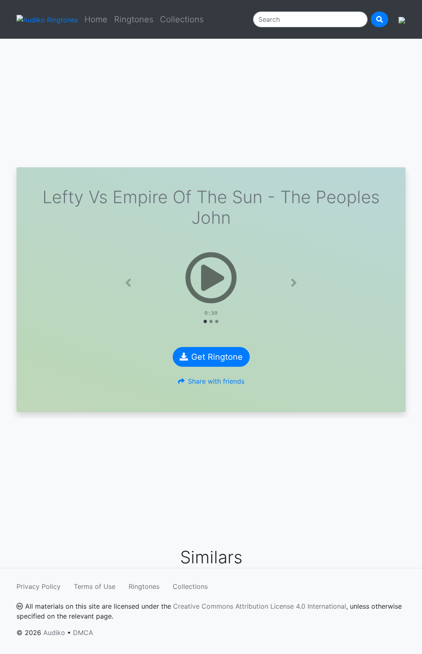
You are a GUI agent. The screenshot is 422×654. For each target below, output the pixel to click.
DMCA (83, 632)
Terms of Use (94, 586)
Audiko (54, 632)
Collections (182, 19)
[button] (128, 283)
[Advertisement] (211, 103)
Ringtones (133, 19)
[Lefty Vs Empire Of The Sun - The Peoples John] (211, 277)
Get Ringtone (217, 357)
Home (96, 19)
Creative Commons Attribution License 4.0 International (259, 606)
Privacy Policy (38, 586)
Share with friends (216, 381)
